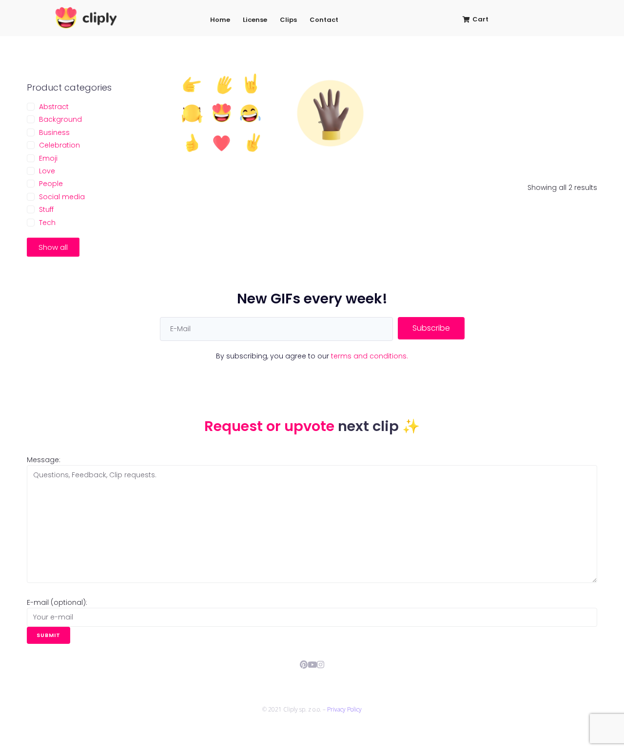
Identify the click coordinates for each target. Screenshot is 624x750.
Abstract (54, 107)
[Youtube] (312, 664)
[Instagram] (320, 664)
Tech (47, 222)
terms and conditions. (369, 356)
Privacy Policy (344, 709)
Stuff (46, 209)
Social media (62, 197)
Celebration (59, 145)
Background (60, 119)
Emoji (48, 158)
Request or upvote (271, 426)
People (51, 183)
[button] (53, 247)
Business (54, 132)
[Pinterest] (304, 664)
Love (47, 171)
